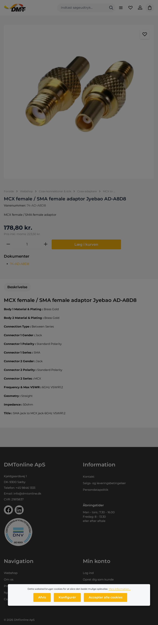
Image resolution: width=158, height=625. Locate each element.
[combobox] (82, 7)
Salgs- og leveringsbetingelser (104, 483)
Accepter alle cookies (105, 597)
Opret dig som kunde (98, 579)
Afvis (42, 597)
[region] (79, 102)
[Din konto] (140, 7)
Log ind (88, 573)
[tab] (17, 287)
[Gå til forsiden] (15, 8)
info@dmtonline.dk (27, 493)
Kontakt (88, 476)
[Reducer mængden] (8, 244)
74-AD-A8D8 (19, 264)
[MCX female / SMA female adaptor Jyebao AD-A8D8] (79, 102)
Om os (8, 579)
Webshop (11, 573)
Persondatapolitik (95, 489)
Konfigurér (67, 597)
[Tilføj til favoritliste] (144, 34)
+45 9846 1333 (25, 488)
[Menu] (120, 7)
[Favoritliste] (130, 7)
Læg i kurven (86, 244)
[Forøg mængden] (45, 244)
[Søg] (111, 7)
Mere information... (120, 588)
